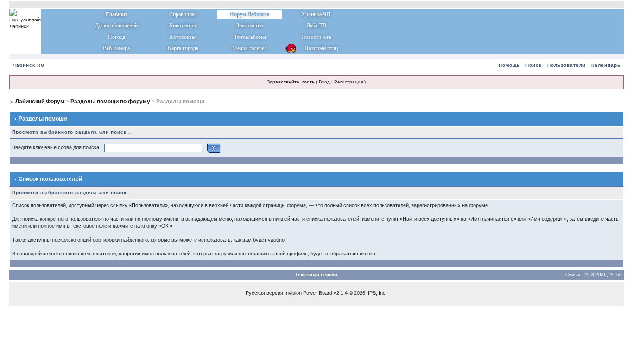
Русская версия (264, 293)
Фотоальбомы (250, 37)
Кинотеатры (183, 25)
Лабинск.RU (28, 65)
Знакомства (249, 25)
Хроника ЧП (316, 14)
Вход (324, 81)
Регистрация (348, 81)
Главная (116, 14)
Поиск (533, 65)
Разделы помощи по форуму (110, 101)
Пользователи (566, 65)
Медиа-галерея (249, 48)
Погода (116, 37)
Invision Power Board (308, 293)
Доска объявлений (116, 25)
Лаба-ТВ (316, 25)
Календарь (605, 65)
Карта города (183, 48)
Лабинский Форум (39, 101)
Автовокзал (183, 37)
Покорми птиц (316, 48)
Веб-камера (116, 48)
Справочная (183, 14)
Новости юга (316, 37)
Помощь (509, 65)
